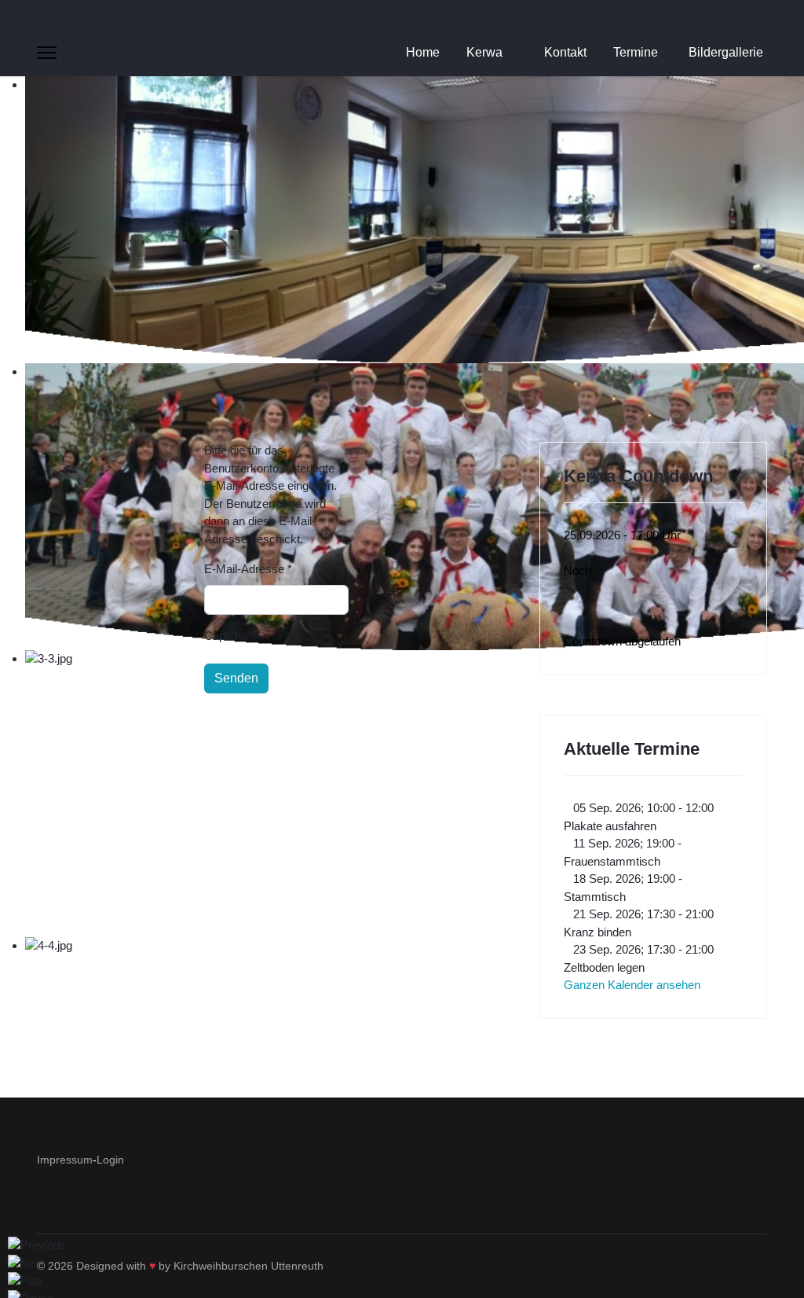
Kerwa (484, 52)
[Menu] (47, 52)
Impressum (65, 1159)
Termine (635, 52)
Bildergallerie (726, 52)
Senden (236, 678)
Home (423, 52)
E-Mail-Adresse (248, 568)
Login (110, 1159)
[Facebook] (41, 14)
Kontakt (565, 52)
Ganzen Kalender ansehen (632, 984)
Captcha (229, 635)
